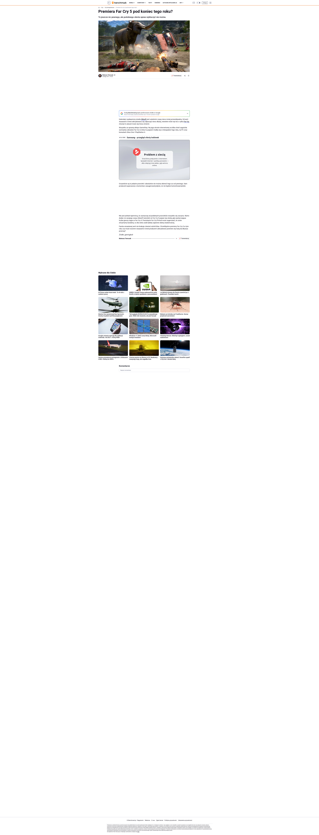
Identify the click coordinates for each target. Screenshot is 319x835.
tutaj (138, 831)
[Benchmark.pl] (120, 2)
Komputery (140, 2)
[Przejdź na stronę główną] (109, 4)
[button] (198, 3)
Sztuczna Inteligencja (170, 2)
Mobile (131, 2)
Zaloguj (205, 2)
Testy (150, 2)
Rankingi (157, 2)
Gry (181, 2)
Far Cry (186, 122)
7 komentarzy (177, 75)
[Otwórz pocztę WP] (193, 2)
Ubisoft (143, 119)
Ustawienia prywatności (185, 820)
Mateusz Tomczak (107, 75)
